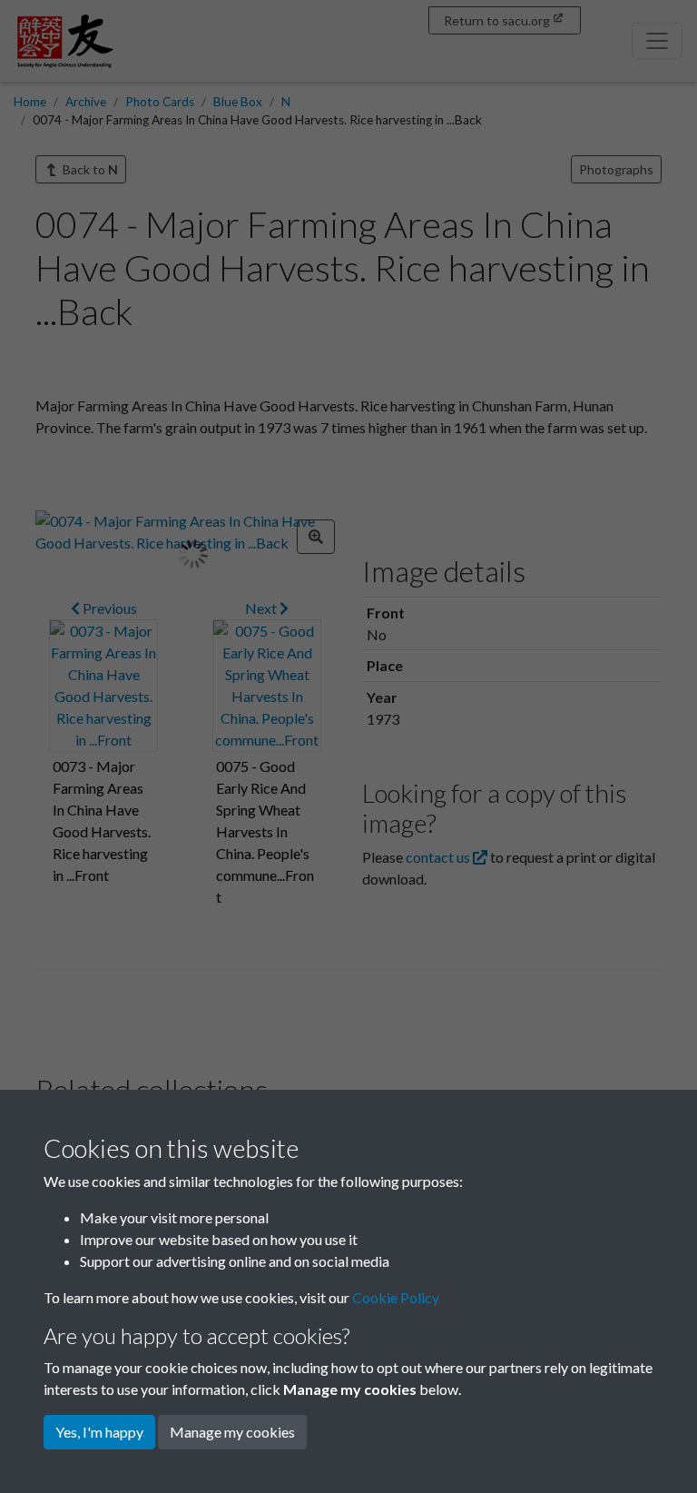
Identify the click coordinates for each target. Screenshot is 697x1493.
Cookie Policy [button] (395, 1297)
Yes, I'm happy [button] (99, 1431)
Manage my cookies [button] (232, 1431)
